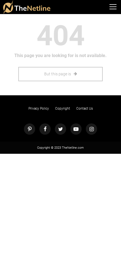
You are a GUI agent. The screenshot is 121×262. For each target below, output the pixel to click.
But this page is (57, 74)
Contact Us (84, 108)
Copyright (62, 108)
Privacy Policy (38, 108)
